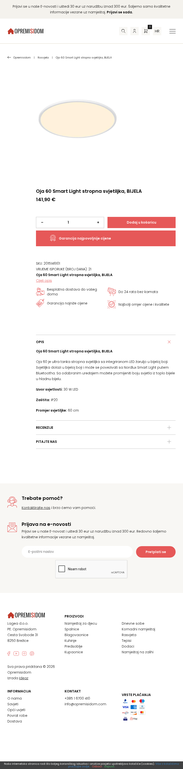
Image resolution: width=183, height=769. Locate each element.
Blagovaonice (76, 635)
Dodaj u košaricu (141, 222)
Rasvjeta (129, 635)
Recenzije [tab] (44, 427)
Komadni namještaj (138, 629)
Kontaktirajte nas (36, 507)
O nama (14, 698)
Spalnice (72, 629)
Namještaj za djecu (81, 623)
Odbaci (97, 766)
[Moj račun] (134, 31)
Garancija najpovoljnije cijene (85, 238)
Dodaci (128, 646)
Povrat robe (17, 715)
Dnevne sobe (133, 623)
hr (157, 31)
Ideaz (23, 678)
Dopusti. (109, 766)
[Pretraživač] (123, 31)
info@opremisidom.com (85, 704)
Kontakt (73, 691)
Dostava (14, 721)
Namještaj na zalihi (137, 652)
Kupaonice (74, 652)
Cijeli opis (44, 280)
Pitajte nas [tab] (46, 441)
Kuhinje (70, 640)
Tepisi (126, 640)
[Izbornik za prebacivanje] (172, 31)
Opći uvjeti (16, 709)
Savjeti (12, 704)
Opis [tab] (40, 342)
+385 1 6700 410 (77, 698)
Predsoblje (73, 646)
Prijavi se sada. (120, 12)
